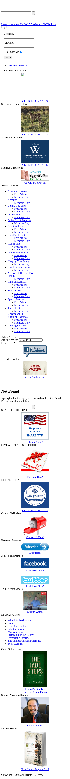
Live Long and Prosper (20, 267)
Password (9, 42)
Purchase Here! (35, 477)
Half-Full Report (16, 235)
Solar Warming (15, 643)
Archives (12, 199)
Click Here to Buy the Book (35, 769)
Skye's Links (14, 290)
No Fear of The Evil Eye (20, 273)
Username (9, 33)
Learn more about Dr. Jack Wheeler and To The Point (28, 24)
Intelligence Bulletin (18, 252)
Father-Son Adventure (19, 220)
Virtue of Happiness (18, 316)
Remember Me (11, 52)
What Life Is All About (19, 620)
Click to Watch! (35, 611)
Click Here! (35, 552)
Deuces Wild (14, 214)
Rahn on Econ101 (17, 281)
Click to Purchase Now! (35, 377)
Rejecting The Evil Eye (20, 626)
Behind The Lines (17, 205)
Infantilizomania (16, 629)
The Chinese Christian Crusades (24, 640)
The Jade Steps (15, 308)
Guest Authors (15, 226)
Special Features (16, 299)
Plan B (11, 276)
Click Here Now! (35, 570)
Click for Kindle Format (35, 692)
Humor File (14, 243)
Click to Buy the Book (35, 689)
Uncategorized (15, 314)
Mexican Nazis (15, 632)
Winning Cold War (17, 325)
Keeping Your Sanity (18, 261)
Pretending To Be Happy (21, 634)
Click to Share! (35, 442)
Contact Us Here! (35, 537)
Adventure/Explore (18, 191)
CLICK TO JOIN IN (35, 182)
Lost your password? (18, 65)
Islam (10, 623)
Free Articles (20, 194)
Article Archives (9, 339)
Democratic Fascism (18, 637)
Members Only (22, 197)
